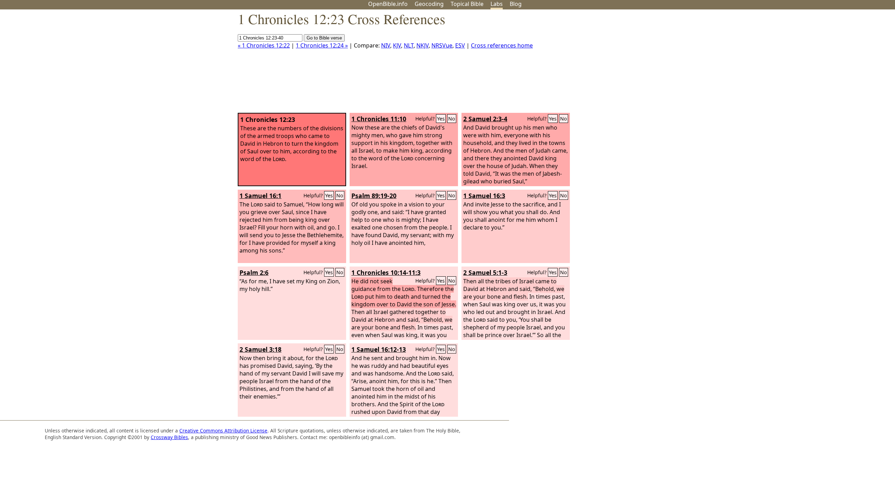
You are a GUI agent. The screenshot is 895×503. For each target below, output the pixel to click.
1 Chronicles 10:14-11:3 (386, 272)
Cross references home (502, 45)
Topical (467, 4)
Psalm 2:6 (253, 272)
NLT (409, 45)
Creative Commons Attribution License (223, 430)
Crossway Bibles (169, 437)
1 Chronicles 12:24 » (322, 45)
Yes (441, 118)
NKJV (422, 45)
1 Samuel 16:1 (260, 195)
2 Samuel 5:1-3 (485, 272)
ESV (460, 45)
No (451, 118)
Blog (516, 4)
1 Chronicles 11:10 (378, 119)
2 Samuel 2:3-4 (485, 119)
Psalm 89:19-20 (373, 195)
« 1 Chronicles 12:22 (264, 45)
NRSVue (441, 45)
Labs (497, 4)
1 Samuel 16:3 (484, 195)
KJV (397, 45)
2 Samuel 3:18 (260, 349)
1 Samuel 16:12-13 (378, 349)
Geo (429, 4)
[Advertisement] (824, 64)
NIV (385, 45)
